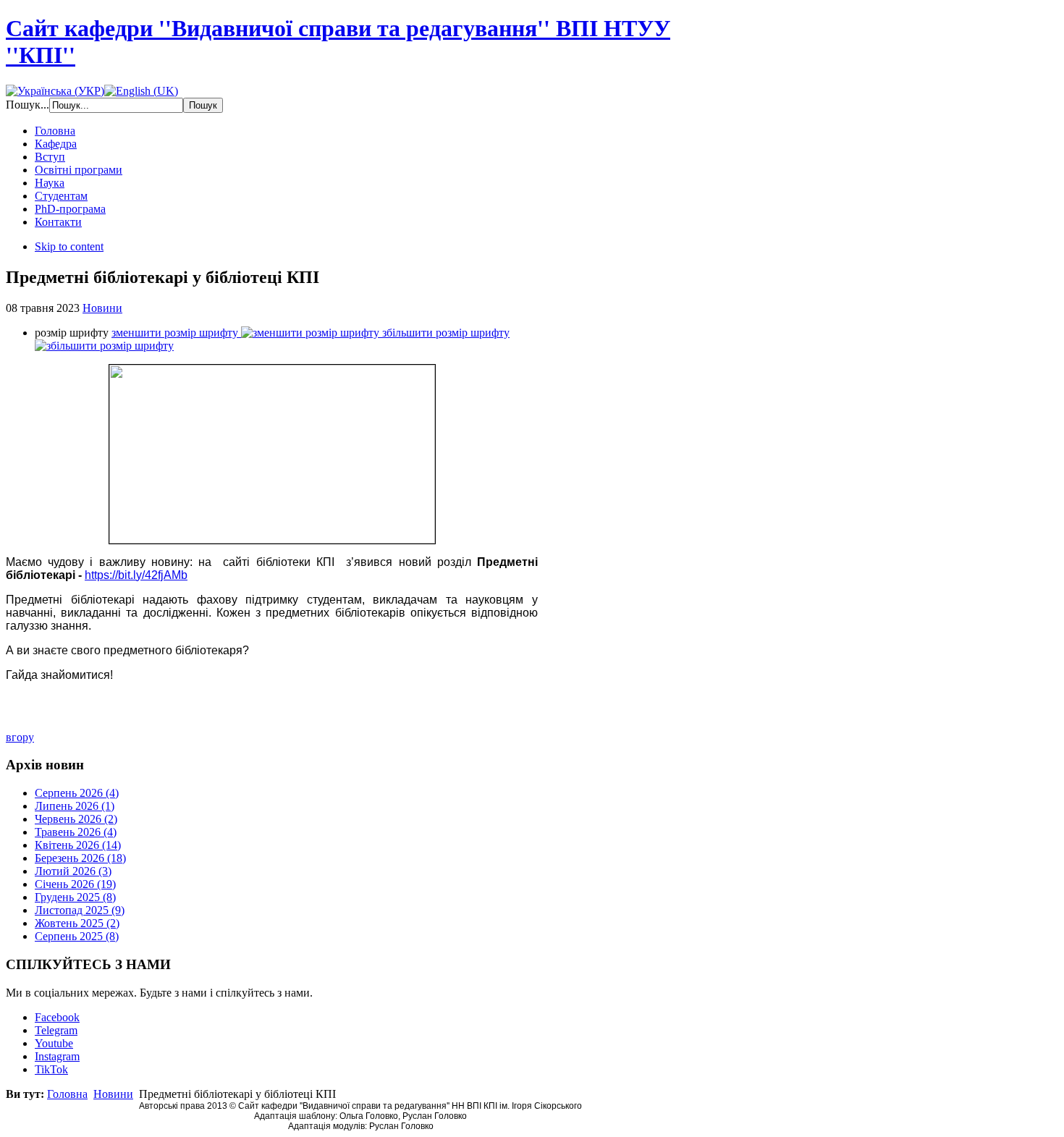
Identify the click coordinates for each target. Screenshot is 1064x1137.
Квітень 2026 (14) (78, 845)
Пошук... (27, 104)
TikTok (51, 1069)
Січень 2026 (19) (75, 884)
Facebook (57, 1017)
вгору (20, 737)
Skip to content (69, 246)
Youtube (54, 1043)
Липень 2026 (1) (74, 806)
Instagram (57, 1056)
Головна (67, 1094)
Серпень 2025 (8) (77, 936)
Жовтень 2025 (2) (77, 923)
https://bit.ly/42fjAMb (136, 575)
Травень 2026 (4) (76, 832)
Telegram (56, 1030)
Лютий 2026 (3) (73, 871)
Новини (102, 308)
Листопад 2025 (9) (79, 910)
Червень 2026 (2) (76, 819)
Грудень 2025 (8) (75, 897)
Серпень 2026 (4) (77, 793)
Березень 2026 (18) (80, 858)
